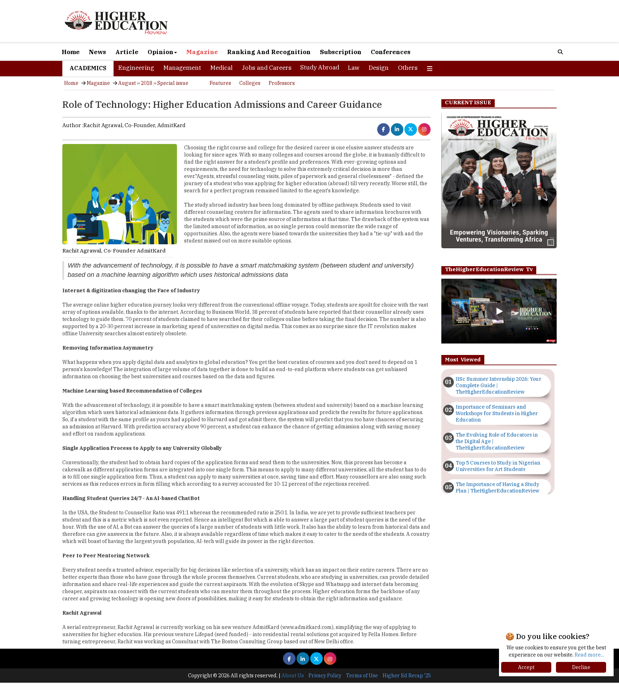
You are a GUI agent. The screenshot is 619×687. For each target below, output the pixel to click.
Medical (221, 68)
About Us (293, 675)
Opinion (160, 52)
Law (353, 68)
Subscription (340, 52)
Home (71, 52)
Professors (282, 83)
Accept (526, 667)
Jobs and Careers (267, 68)
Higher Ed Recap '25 (407, 675)
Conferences (391, 52)
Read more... (589, 655)
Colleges (249, 83)
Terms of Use (362, 675)
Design (379, 68)
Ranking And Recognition (269, 52)
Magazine (202, 52)
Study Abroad (319, 67)
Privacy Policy (324, 675)
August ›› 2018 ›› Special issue (153, 83)
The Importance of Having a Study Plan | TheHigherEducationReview (497, 487)
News (97, 52)
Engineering (136, 68)
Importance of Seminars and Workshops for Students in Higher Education (497, 413)
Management (182, 68)
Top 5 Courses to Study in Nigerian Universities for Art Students (498, 466)
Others (408, 68)
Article (126, 52)
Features (220, 83)
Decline (581, 667)
